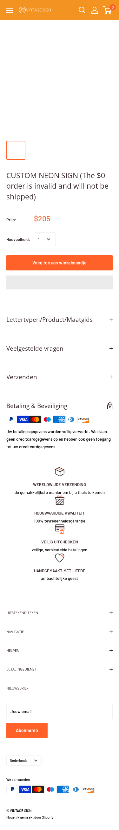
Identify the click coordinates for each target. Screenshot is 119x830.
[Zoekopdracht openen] (82, 10)
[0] (107, 10)
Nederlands (18, 760)
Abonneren (27, 730)
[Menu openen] (9, 10)
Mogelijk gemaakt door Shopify (29, 817)
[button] (59, 282)
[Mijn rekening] (94, 10)
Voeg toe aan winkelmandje (59, 262)
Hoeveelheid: (18, 239)
